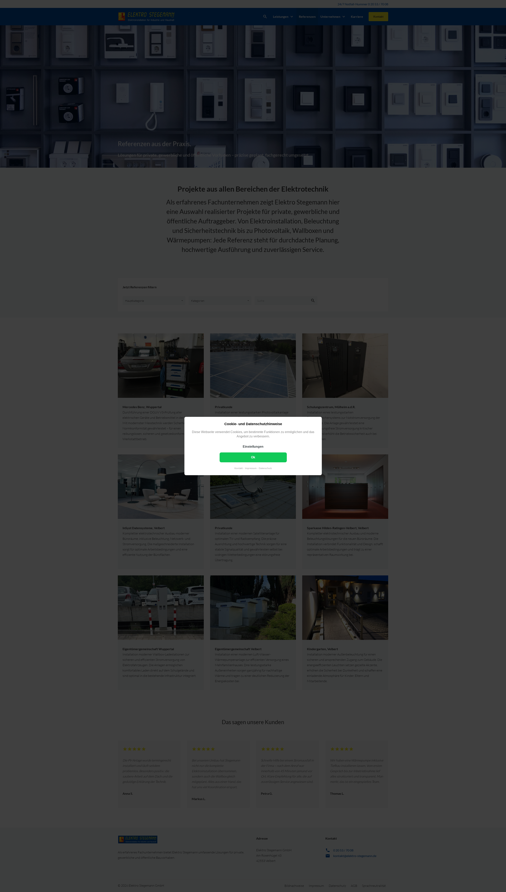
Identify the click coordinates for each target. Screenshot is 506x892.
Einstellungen (253, 446)
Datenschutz (265, 468)
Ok (253, 457)
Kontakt (238, 468)
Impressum (250, 468)
